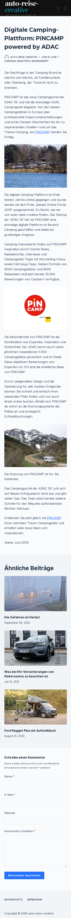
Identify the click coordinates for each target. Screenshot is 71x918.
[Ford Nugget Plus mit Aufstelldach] (35, 707)
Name (9, 776)
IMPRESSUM (34, 899)
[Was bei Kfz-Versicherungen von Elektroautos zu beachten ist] (35, 648)
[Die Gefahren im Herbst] (35, 593)
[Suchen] (58, 8)
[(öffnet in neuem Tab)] (35, 117)
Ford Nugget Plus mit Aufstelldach (30, 730)
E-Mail (9, 795)
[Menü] (65, 8)
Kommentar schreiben (19, 831)
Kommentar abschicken (24, 875)
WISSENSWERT (40, 61)
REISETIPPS (23, 61)
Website (9, 813)
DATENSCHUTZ (13, 899)
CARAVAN (10, 61)
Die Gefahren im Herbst (22, 617)
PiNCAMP (42, 132)
